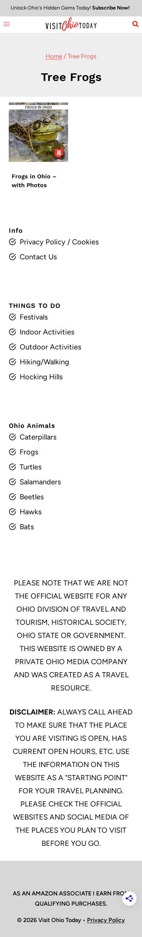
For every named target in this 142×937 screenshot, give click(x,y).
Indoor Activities (47, 332)
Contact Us (38, 256)
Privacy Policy (43, 241)
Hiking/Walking (44, 361)
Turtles (31, 466)
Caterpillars (38, 437)
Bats (27, 526)
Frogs (29, 452)
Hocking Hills (41, 376)
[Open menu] (6, 24)
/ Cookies (82, 241)
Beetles (32, 496)
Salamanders (40, 481)
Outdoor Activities (50, 346)
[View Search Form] (135, 24)
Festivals (34, 317)
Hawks (31, 511)
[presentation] (38, 132)
